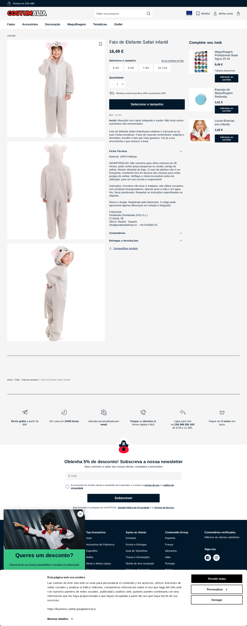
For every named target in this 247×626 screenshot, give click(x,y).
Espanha (170, 538)
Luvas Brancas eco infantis (225, 122)
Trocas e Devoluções (138, 557)
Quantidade (116, 77)
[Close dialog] (80, 514)
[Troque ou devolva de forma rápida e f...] (143, 421)
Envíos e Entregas (136, 544)
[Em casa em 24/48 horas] (64, 421)
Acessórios (30, 24)
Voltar (11, 36)
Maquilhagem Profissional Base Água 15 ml (226, 55)
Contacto (131, 538)
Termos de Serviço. (164, 507)
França (169, 544)
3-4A (116, 67)
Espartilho (91, 550)
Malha (89, 557)
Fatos (11, 24)
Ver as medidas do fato (172, 60)
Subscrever (123, 498)
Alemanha (171, 550)
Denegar (217, 599)
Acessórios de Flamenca (100, 544)
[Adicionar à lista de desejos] (100, 44)
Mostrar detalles (57, 618)
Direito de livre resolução (140, 563)
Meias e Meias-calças (98, 563)
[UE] (189, 13)
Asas (89, 538)
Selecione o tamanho (147, 104)
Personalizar (215, 589)
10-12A (162, 67)
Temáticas (100, 24)
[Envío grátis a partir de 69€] (24, 421)
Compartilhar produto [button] (125, 248)
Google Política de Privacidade (133, 507)
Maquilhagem (76, 24)
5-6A (131, 67)
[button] (238, 13)
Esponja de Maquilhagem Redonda (224, 93)
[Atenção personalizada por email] (103, 421)
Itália (168, 557)
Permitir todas (217, 578)
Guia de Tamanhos (136, 550)
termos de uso (151, 485)
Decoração (52, 24)
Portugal (170, 563)
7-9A (146, 67)
